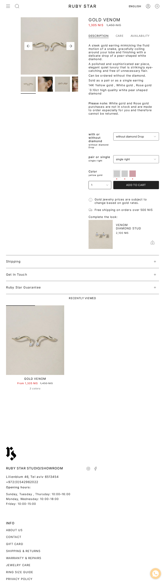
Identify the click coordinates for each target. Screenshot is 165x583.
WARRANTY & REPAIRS (23, 558)
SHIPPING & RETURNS (23, 551)
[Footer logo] (11, 454)
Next (70, 46)
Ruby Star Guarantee (23, 287)
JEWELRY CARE (18, 565)
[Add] (152, 242)
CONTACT (13, 537)
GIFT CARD (14, 544)
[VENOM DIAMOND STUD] (101, 234)
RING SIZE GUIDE (19, 572)
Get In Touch (16, 274)
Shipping (13, 261)
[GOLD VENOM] (35, 340)
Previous (28, 46)
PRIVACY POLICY (19, 579)
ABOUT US (14, 530)
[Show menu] (8, 6)
